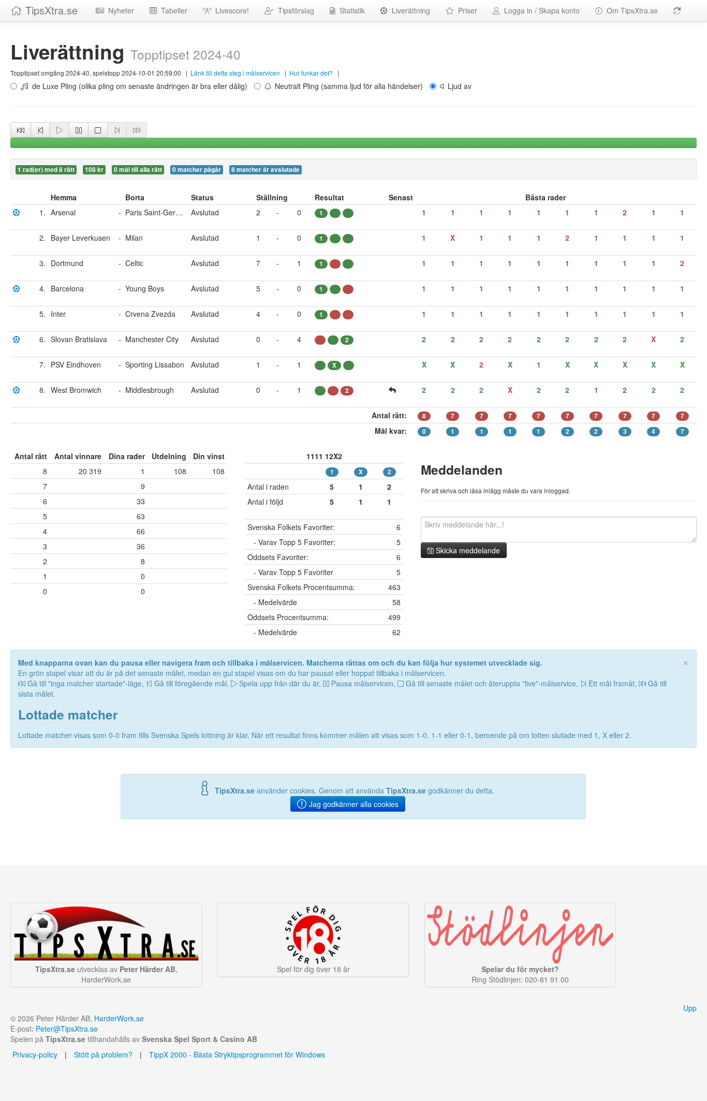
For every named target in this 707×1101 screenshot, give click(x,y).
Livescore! (230, 10)
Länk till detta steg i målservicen (235, 72)
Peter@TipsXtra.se (67, 1028)
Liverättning (409, 10)
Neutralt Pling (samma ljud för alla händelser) (347, 86)
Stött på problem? (103, 1054)
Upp (690, 1008)
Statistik (350, 10)
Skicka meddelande (467, 550)
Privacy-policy (33, 1054)
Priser (465, 10)
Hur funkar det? (311, 72)
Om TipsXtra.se (630, 10)
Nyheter (119, 10)
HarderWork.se (119, 1018)
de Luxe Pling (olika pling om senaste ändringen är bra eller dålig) (137, 86)
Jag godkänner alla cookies (353, 804)
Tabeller (172, 10)
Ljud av (458, 86)
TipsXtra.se (50, 10)
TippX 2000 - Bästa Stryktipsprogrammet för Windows (237, 1054)
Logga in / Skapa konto (540, 10)
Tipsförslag (294, 10)
